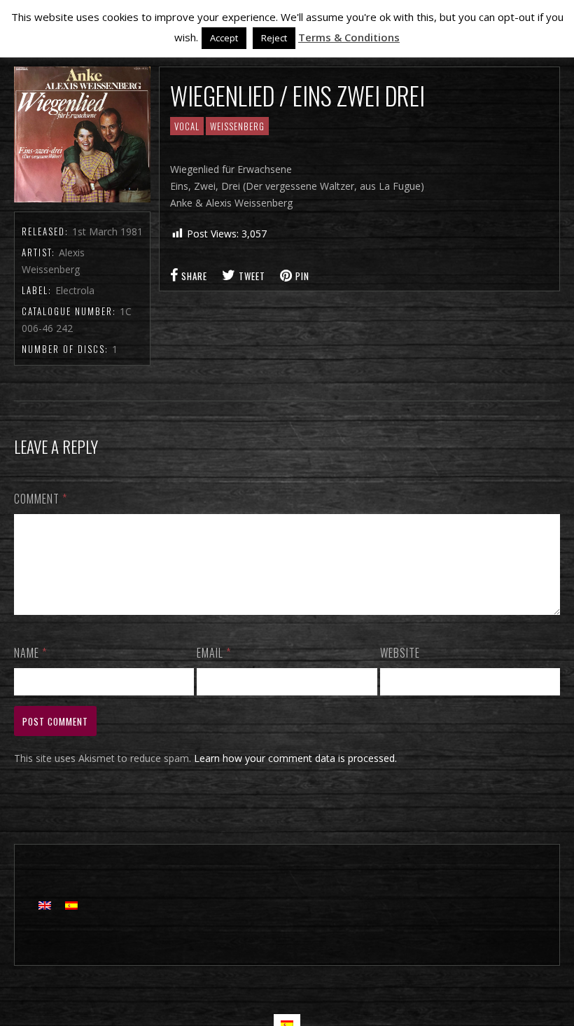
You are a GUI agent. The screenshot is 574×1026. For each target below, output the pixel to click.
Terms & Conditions (349, 37)
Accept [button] (224, 38)
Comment (40, 498)
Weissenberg (237, 126)
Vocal (187, 126)
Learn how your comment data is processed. (295, 758)
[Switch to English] (44, 905)
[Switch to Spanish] (71, 905)
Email (214, 652)
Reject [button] (274, 38)
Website (400, 652)
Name (30, 652)
